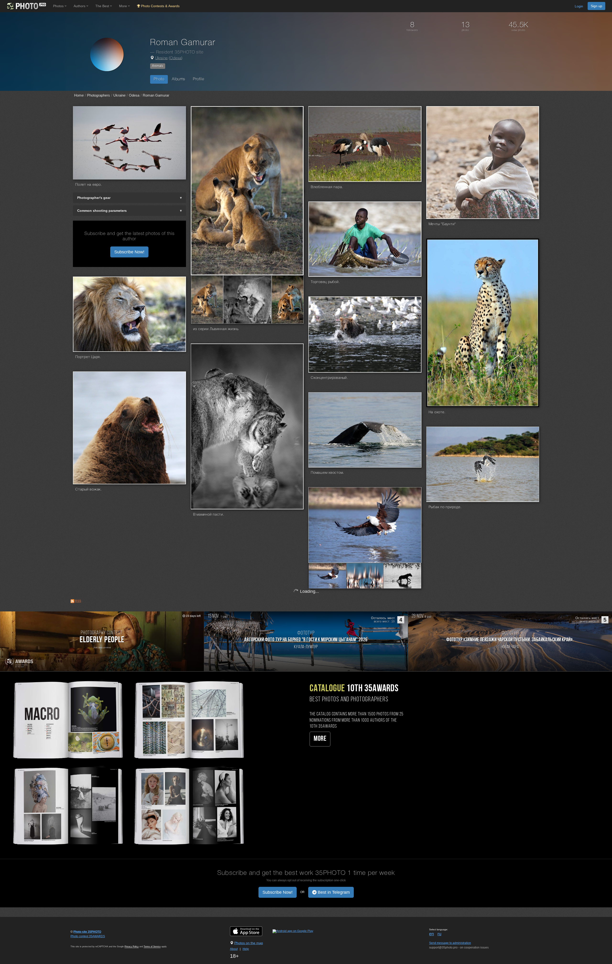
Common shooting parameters (102, 210)
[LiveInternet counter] (81, 940)
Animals (157, 66)
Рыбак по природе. (445, 507)
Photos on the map (248, 943)
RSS (78, 601)
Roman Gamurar (156, 95)
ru (439, 933)
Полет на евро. (88, 184)
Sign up (596, 6)
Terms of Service (152, 946)
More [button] (123, 6)
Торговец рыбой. (325, 282)
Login (579, 6)
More (320, 739)
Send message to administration (450, 943)
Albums (178, 79)
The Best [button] (102, 6)
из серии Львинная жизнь (216, 329)
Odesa (175, 58)
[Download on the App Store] (251, 931)
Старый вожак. (88, 489)
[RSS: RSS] (72, 601)
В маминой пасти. (208, 514)
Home (79, 95)
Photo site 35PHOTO (87, 931)
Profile (198, 79)
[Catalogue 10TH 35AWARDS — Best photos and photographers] (127, 762)
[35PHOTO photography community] (26, 6)
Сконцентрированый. (329, 378)
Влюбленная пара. (327, 187)
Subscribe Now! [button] (129, 252)
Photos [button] (59, 6)
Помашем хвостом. (327, 472)
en (431, 933)
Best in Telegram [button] (333, 892)
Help (246, 949)
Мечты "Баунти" (442, 224)
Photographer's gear (93, 198)
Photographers (98, 95)
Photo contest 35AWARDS (88, 936)
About (234, 949)
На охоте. (437, 412)
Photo (159, 79)
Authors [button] (80, 6)
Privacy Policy (132, 946)
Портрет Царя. (88, 357)
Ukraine (161, 58)
